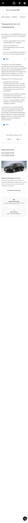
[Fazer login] (25, 3)
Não (18, 139)
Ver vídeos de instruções (14, 190)
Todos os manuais (5, 17)
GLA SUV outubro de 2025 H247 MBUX (15, 17)
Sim (8, 139)
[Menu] (3, 3)
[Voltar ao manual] (3, 10)
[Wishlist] (19, 3)
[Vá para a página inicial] (14, 3)
